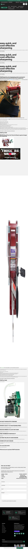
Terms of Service (4, 531)
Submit (14, 503)
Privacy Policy (3, 527)
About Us (3, 525)
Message (3, 492)
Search (3, 524)
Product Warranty (4, 530)
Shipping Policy (4, 528)
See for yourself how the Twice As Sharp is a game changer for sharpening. (13, 136)
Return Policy (3, 529)
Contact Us (3, 526)
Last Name (3, 485)
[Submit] (24, 541)
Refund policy (3, 532)
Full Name (3, 481)
